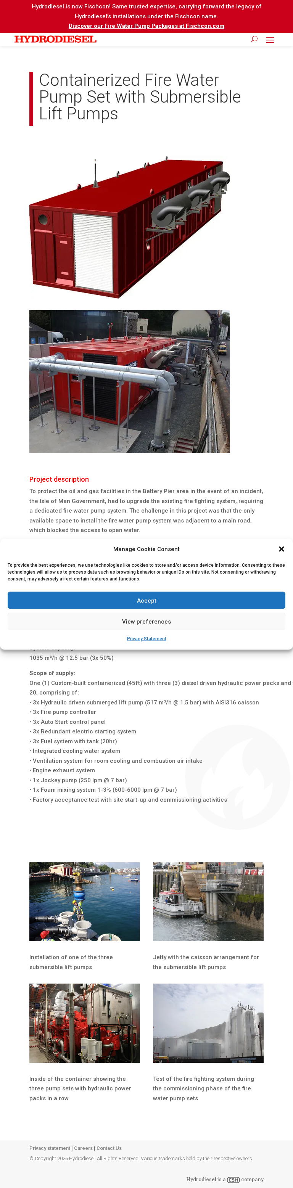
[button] (281, 549)
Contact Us (109, 1148)
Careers (83, 1148)
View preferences (146, 621)
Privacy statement (49, 1148)
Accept (146, 600)
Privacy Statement (146, 638)
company (252, 1179)
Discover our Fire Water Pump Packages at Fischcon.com (146, 26)
